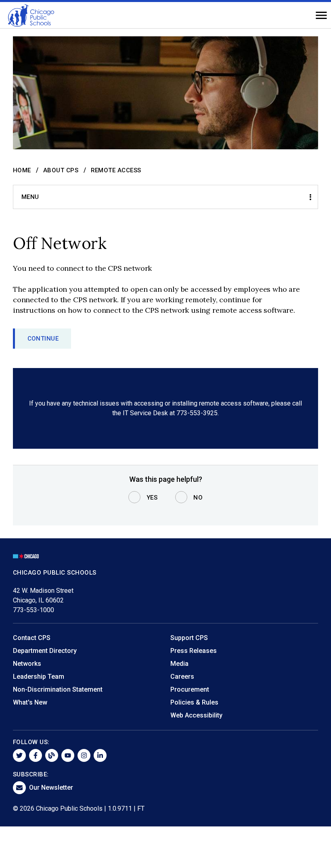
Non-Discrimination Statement (58, 689)
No (198, 497)
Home (22, 170)
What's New (30, 702)
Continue (43, 338)
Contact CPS (31, 638)
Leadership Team (38, 676)
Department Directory (45, 651)
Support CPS (189, 638)
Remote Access (116, 170)
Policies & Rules (194, 702)
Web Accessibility (196, 715)
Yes (152, 497)
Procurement (189, 689)
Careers (182, 676)
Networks (27, 663)
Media (179, 663)
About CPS (61, 170)
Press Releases (193, 651)
